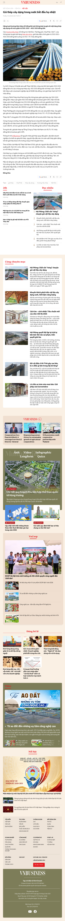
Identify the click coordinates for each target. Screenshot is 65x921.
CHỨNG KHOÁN (37, 819)
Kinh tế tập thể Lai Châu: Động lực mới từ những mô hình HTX (39, 615)
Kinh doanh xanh (38, 844)
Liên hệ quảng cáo (39, 860)
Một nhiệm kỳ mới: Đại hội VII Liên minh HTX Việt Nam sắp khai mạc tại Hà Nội (32, 793)
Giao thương (9, 844)
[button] (59, 741)
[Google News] (42, 21)
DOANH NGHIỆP (9, 837)
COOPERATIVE (37, 837)
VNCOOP (22, 857)
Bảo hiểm (22, 826)
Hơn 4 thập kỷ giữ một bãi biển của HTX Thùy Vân (16, 220)
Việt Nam (7, 821)
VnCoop (33, 536)
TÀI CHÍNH (22, 819)
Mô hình (35, 842)
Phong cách (9, 864)
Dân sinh (7, 859)
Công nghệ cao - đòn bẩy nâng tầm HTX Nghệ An (35, 604)
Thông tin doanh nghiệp (10, 850)
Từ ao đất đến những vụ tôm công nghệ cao (33, 593)
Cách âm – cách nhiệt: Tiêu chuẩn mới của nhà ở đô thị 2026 (48, 225)
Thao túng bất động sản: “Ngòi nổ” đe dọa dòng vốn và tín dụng (52, 651)
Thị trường (8, 840)
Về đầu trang (39, 864)
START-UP (50, 837)
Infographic (43, 452)
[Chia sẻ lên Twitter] (53, 21)
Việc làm (7, 862)
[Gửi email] (57, 21)
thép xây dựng (27, 34)
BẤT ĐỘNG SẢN (51, 819)
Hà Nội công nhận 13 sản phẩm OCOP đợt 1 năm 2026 (36, 582)
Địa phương (9, 826)
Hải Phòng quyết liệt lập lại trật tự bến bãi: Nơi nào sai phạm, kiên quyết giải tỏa (49, 232)
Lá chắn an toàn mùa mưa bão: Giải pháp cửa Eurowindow (48, 246)
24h (34, 821)
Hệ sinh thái (51, 844)
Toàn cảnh (50, 826)
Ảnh (17, 452)
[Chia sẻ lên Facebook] (50, 21)
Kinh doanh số (23, 831)
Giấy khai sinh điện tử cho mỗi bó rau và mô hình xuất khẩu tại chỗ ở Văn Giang (17, 193)
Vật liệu (25, 8)
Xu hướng (22, 840)
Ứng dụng (22, 844)
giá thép (11, 183)
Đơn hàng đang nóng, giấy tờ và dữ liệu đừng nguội (11, 651)
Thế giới (7, 824)
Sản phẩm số (23, 842)
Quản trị (7, 847)
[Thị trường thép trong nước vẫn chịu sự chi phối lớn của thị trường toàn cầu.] (32, 40)
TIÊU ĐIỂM (8, 819)
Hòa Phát (19, 183)
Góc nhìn (36, 828)
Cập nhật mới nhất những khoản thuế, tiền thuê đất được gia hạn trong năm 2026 (17, 528)
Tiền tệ (21, 824)
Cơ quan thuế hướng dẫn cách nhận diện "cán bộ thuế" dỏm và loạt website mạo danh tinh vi (32, 673)
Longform (26, 456)
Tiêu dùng (8, 842)
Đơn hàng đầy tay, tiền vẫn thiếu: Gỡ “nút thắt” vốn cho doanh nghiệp (12, 671)
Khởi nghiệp (51, 840)
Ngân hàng (22, 821)
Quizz (41, 456)
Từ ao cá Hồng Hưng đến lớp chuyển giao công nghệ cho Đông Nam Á (16, 202)
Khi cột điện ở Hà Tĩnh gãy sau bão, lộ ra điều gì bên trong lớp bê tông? (49, 240)
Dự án (49, 824)
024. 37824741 (43, 857)
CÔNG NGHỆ (22, 837)
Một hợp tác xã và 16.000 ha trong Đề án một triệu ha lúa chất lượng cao (16, 211)
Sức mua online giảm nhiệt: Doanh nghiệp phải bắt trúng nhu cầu (31, 651)
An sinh (35, 847)
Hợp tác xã (36, 840)
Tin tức (49, 821)
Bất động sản (8, 8)
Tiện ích (17, 8)
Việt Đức (53, 183)
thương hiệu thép (12, 32)
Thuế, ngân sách (24, 828)
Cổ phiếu (36, 824)
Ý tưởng (49, 842)
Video (27, 452)
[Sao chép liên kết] (60, 21)
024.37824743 (34, 906)
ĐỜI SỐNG (8, 857)
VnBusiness (16, 136)
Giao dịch (36, 826)
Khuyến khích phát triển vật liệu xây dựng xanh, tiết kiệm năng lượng (48, 219)
